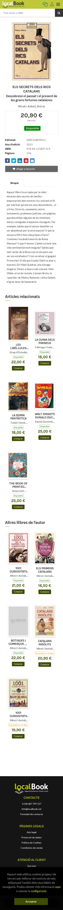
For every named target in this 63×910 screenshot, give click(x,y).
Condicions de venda (32, 847)
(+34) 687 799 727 (31, 803)
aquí (57, 887)
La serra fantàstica (18, 417)
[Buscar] (59, 13)
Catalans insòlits (45, 642)
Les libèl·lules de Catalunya (18, 346)
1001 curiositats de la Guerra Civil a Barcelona (18, 570)
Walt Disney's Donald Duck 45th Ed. (45, 416)
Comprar (18, 368)
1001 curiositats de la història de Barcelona (18, 714)
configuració (38, 891)
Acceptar (31, 901)
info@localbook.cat (31, 808)
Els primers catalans (45, 570)
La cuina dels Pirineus (45, 341)
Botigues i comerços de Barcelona (18, 642)
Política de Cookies (31, 842)
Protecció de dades (31, 837)
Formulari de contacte (31, 814)
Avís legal (31, 832)
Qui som (31, 865)
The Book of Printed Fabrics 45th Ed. (18, 485)
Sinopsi (14, 182)
